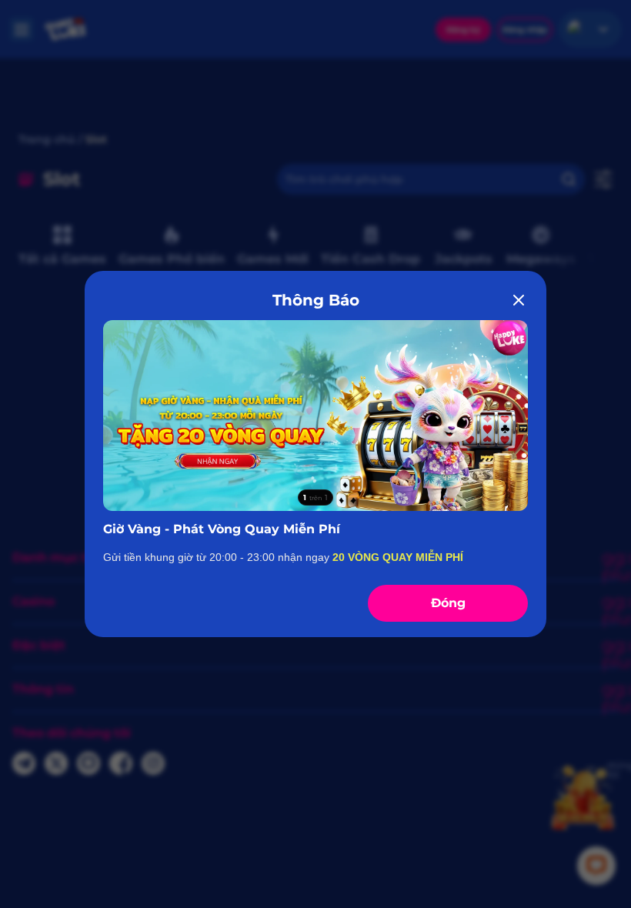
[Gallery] (315, 415)
